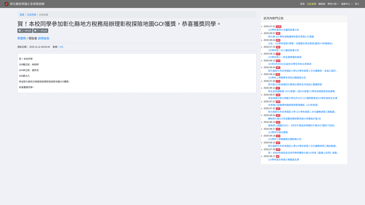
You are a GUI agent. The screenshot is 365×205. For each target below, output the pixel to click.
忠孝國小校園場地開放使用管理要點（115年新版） (294, 105)
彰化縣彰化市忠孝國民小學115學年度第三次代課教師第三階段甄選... (302, 146)
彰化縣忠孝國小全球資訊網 (27, 4)
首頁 (303, 4)
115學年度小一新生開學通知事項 (284, 57)
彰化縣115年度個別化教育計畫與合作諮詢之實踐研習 (295, 84)
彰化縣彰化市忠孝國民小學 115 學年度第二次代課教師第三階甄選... (302, 112)
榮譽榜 (21, 38)
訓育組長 (43, 38)
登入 (357, 4)
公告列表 (31, 15)
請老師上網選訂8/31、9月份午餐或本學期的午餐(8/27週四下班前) (301, 125)
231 (61, 47)
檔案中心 (346, 4)
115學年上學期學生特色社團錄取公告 (287, 77)
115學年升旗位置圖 (278, 132)
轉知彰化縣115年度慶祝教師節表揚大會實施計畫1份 (294, 118)
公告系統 (311, 4)
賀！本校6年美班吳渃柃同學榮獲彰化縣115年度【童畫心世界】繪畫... (303, 153)
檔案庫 (321, 4)
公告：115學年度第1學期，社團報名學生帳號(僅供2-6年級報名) (300, 43)
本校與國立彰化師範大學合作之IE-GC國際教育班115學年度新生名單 (302, 98)
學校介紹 (332, 4)
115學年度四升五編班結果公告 (283, 30)
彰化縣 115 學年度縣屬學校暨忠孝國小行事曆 (291, 36)
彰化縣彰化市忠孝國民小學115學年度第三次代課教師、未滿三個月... (302, 71)
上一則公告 (26, 30)
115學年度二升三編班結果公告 (283, 50)
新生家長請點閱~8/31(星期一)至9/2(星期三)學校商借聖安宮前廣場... (302, 91)
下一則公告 (41, 30)
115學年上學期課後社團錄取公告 (284, 139)
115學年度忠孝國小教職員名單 (283, 159)
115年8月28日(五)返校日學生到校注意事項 (289, 64)
